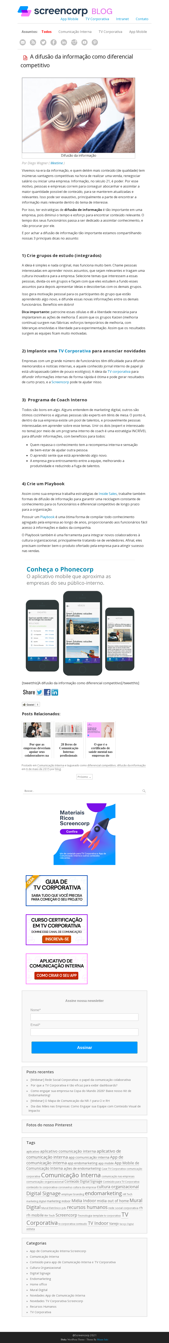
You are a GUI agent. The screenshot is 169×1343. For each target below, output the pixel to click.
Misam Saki (102, 1339)
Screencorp (60, 382)
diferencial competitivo (101, 765)
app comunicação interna (89, 1157)
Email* (35, 1025)
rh (141, 1207)
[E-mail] (23, 42)
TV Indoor (98, 1223)
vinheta (30, 1229)
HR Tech (127, 1194)
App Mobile (69, 19)
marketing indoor (59, 1201)
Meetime (56, 163)
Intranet (122, 19)
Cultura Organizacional (45, 1267)
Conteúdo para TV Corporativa (121, 1181)
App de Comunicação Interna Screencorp (58, 1251)
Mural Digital (38, 1290)
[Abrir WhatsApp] (159, 1332)
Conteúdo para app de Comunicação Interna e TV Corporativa (73, 1262)
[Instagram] (74, 42)
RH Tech (50, 1215)
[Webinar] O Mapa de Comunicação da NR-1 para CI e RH (70, 1101)
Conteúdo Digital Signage (83, 1181)
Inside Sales (108, 493)
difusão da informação (131, 765)
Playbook (47, 517)
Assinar (84, 1047)
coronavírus (65, 1187)
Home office (38, 1284)
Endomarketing (40, 1279)
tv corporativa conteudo (73, 1224)
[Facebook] (53, 42)
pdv (64, 1208)
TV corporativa (118, 371)
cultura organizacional (118, 1186)
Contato (142, 19)
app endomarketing (82, 1163)
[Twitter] (43, 42)
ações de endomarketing (82, 1168)
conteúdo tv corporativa (42, 1187)
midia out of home (113, 1200)
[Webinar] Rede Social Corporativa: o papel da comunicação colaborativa (81, 1080)
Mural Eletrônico (51, 1208)
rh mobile (35, 1215)
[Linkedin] (64, 42)
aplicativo (32, 1151)
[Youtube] (84, 42)
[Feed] (33, 42)
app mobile (106, 1163)
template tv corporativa (107, 1215)
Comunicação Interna (75, 31)
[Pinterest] (95, 42)
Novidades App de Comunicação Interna (57, 1295)
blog (58, 769)
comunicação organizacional (45, 1181)
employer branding (72, 1194)
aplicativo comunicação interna (68, 1151)
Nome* (36, 1010)
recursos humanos (87, 1207)
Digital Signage (43, 1193)
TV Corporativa (97, 19)
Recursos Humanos (43, 1306)
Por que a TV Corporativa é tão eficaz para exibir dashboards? (74, 1085)
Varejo (114, 1223)
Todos (46, 31)
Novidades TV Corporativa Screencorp (56, 1301)
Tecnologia (85, 1215)
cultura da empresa (84, 1187)
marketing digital (36, 1201)
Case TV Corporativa (114, 1168)
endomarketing (103, 1193)
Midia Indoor (84, 1200)
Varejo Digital (127, 1224)
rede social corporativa (123, 1208)
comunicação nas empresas (118, 1176)
